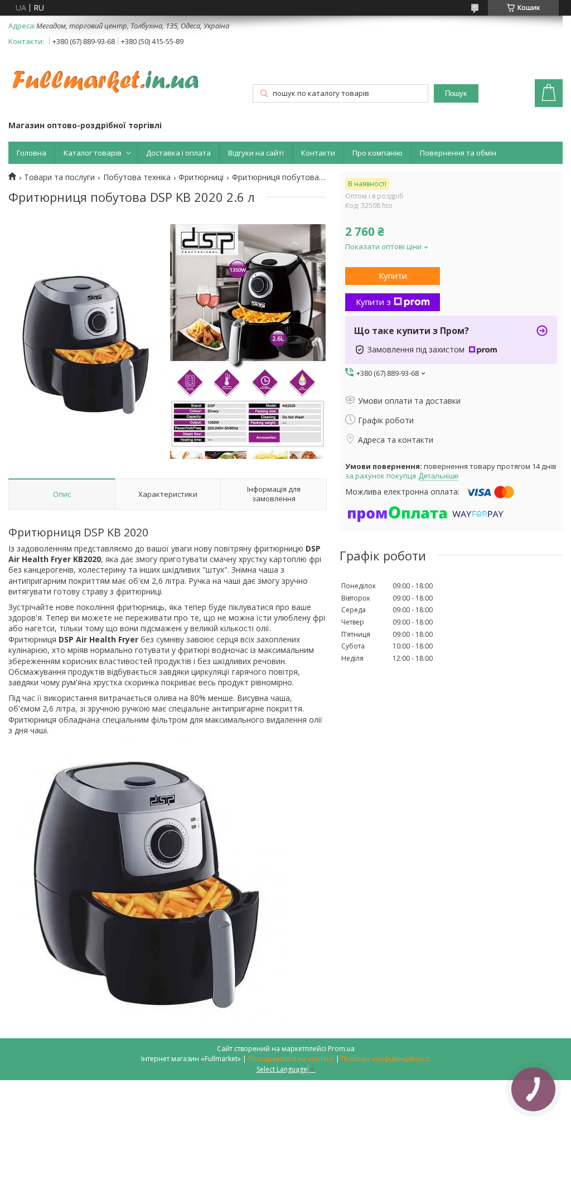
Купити (393, 275)
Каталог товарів (93, 153)
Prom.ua (341, 1048)
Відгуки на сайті (256, 153)
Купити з (373, 301)
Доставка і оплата (178, 153)
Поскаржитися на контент (291, 1058)
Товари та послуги (59, 177)
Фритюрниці (201, 177)
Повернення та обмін (458, 153)
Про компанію (377, 153)
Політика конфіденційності (385, 1058)
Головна (31, 153)
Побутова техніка (137, 177)
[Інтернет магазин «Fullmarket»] (106, 75)
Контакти (318, 153)
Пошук (456, 93)
